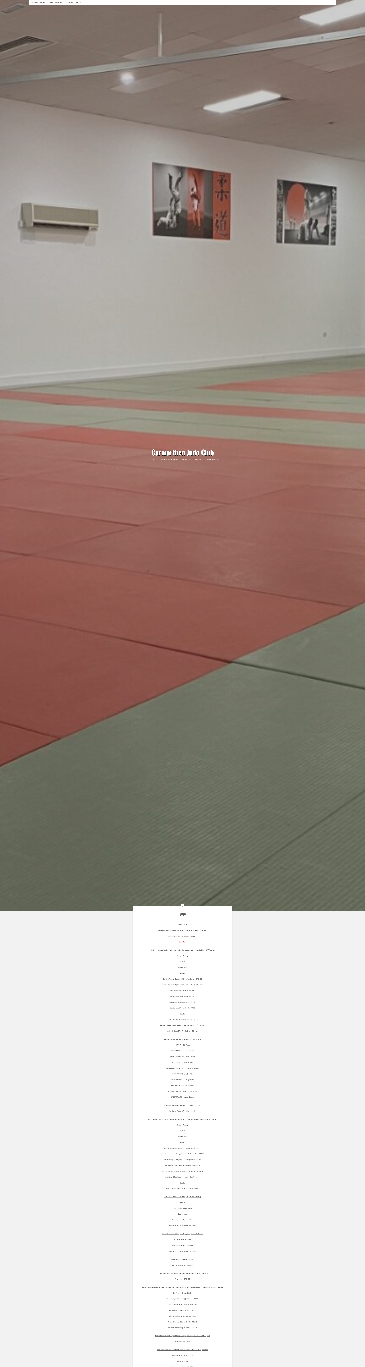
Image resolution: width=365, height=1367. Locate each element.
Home (36, 2)
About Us (42, 2)
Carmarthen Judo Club (182, 452)
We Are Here (69, 2)
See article (182, 942)
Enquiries (78, 2)
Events (51, 2)
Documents (58, 2)
